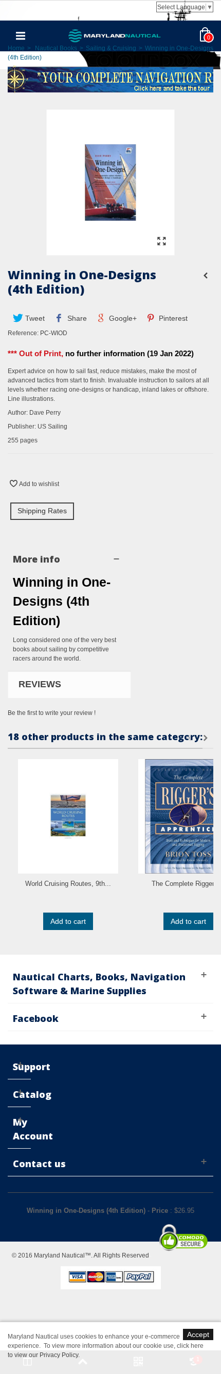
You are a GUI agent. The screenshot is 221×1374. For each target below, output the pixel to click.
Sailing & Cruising (111, 48)
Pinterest (172, 318)
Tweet (34, 318)
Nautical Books (56, 48)
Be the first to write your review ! (52, 713)
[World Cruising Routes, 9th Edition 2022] (68, 816)
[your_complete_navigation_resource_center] (110, 78)
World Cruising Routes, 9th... (68, 883)
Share (76, 318)
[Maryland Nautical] (114, 35)
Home (16, 48)
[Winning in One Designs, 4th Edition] (110, 250)
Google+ (122, 318)
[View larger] (161, 242)
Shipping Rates (42, 511)
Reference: (23, 333)
